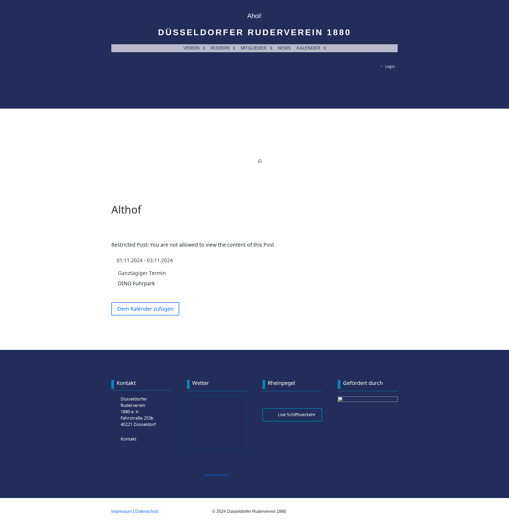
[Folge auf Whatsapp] (260, 161)
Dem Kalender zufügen (145, 308)
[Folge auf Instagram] (249, 161)
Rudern (220, 48)
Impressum (121, 511)
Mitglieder (254, 48)
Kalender (308, 48)
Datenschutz (147, 511)
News (284, 48)
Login (390, 66)
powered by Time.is (216, 475)
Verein (191, 48)
